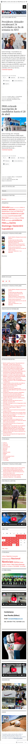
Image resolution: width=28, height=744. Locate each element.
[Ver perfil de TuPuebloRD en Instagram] (9, 281)
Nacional (5, 448)
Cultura (5, 442)
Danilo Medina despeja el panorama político (14, 467)
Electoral (20, 211)
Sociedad (5, 458)
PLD (3, 220)
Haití (20, 213)
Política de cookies (17, 738)
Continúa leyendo (7, 69)
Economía (5, 445)
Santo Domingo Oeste (13, 98)
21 (13, 542)
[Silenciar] (22, 524)
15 (17, 540)
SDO (19, 99)
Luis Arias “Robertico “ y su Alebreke (12, 477)
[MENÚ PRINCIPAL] (24, 7)
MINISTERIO (11, 218)
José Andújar (5, 215)
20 (10, 542)
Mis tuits (4, 199)
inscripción (12, 179)
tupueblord (7, 228)
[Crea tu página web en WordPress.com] (14, 1)
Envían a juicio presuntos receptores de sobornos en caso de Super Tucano (17, 248)
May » (6, 548)
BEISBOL (12, 207)
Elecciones (14, 211)
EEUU (10, 211)
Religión (5, 453)
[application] (14, 519)
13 (10, 540)
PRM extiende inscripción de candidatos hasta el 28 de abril (13, 110)
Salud (7, 223)
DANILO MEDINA (8, 209)
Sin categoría (6, 457)
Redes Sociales (6, 452)
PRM (17, 179)
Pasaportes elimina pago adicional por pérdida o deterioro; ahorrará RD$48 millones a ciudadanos (14, 380)
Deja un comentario (7, 100)
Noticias (5, 449)
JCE (23, 213)
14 (13, 540)
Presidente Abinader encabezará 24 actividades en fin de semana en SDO (13, 25)
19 (7, 542)
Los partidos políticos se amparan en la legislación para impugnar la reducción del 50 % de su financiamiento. (14, 420)
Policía (6, 220)
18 (3, 542)
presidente (15, 99)
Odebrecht (17, 218)
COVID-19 (22, 207)
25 (3, 545)
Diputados (22, 209)
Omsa (22, 218)
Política (10, 178)
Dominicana (5, 211)
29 (17, 545)
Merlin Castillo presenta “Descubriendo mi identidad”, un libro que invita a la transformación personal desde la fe (13, 364)
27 (10, 545)
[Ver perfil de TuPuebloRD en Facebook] (3, 281)
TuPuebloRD (19, 96)
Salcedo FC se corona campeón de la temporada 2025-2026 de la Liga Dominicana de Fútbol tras (14, 390)
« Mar (3, 548)
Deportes (5, 444)
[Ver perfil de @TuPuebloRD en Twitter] (6, 281)
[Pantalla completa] (24, 524)
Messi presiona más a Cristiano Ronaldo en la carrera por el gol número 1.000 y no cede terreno (14, 407)
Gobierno (14, 213)
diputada (17, 209)
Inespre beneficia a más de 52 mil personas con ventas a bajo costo (16, 244)
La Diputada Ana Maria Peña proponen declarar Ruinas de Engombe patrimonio (15, 241)
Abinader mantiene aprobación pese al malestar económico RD (12, 401)
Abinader (9, 99)
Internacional (6, 446)
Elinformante (6, 213)
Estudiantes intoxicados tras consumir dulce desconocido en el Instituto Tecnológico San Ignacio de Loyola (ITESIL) (14, 414)
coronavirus (16, 207)
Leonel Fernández (13, 216)
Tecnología (6, 460)
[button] (9, 317)
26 (7, 545)
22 (17, 542)
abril (8, 179)
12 (7, 540)
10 (24, 538)
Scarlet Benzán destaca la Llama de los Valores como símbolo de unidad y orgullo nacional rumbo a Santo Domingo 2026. (13, 368)
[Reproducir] (3, 524)
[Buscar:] (14, 191)
